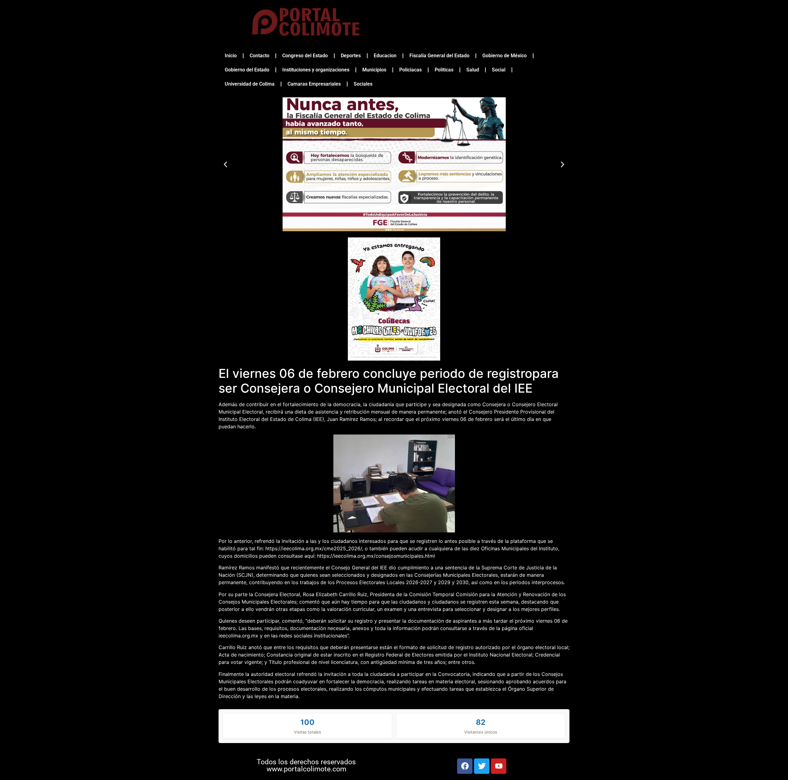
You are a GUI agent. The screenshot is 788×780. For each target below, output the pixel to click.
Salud (472, 70)
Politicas (444, 70)
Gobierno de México (504, 56)
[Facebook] (464, 766)
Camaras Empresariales (314, 84)
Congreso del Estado (305, 56)
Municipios (374, 70)
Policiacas (410, 70)
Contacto (259, 56)
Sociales (363, 84)
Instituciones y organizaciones (315, 70)
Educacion (385, 56)
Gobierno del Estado (247, 70)
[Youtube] (498, 766)
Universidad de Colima (250, 84)
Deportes (351, 56)
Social (498, 70)
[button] (225, 164)
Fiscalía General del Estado (439, 56)
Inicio (231, 56)
